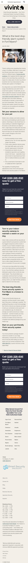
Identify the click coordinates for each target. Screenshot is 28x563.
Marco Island (18, 436)
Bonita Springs (9, 445)
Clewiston (7, 427)
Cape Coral (8, 419)
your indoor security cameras (10, 96)
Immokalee (8, 430)
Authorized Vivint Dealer (9, 524)
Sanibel (16, 422)
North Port (17, 445)
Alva (16, 449)
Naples (16, 439)
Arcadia (16, 427)
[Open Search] (24, 2)
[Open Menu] (2, 2)
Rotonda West (18, 419)
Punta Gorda (8, 439)
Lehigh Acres (18, 433)
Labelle (7, 449)
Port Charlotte (8, 433)
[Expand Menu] (16, 10)
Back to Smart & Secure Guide (12, 350)
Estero (7, 436)
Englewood (17, 430)
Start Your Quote (14, 219)
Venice (16, 442)
